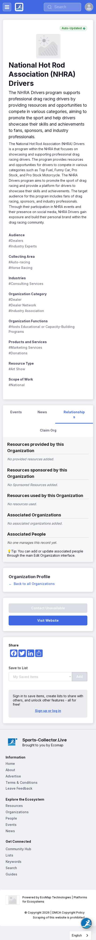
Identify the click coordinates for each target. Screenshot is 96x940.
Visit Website (48, 620)
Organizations (17, 812)
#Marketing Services (25, 347)
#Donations (18, 353)
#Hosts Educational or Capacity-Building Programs (42, 329)
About (10, 770)
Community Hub (18, 849)
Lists (9, 855)
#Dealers (16, 241)
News (10, 831)
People (11, 818)
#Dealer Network (22, 305)
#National (17, 385)
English (77, 935)
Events (11, 825)
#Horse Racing (20, 268)
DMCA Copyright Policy (68, 912)
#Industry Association (26, 311)
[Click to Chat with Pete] (86, 923)
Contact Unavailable (48, 608)
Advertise (13, 776)
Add (79, 677)
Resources (14, 806)
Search (11, 868)
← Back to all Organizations (32, 584)
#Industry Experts (23, 246)
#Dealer (15, 299)
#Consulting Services (26, 284)
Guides (11, 874)
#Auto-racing (19, 262)
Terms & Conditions (22, 782)
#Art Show (17, 369)
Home (10, 764)
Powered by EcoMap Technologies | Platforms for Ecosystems (55, 899)
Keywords (13, 862)
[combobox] (80, 935)
